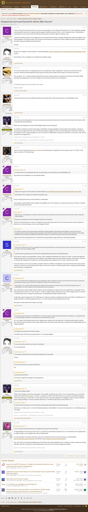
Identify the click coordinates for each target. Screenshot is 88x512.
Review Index (26, 7)
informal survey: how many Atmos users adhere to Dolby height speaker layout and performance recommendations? (28, 490)
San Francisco (8, 113)
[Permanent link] (46, 447)
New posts (3, 9)
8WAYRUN (52, 510)
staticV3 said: (18, 189)
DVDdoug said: (19, 278)
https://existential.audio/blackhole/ (24, 439)
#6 (85, 147)
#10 (85, 241)
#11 (85, 274)
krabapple (8, 493)
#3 (85, 68)
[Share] (83, 27)
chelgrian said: (18, 313)
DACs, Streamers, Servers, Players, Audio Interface (29, 475)
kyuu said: (17, 212)
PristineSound (9, 486)
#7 (85, 166)
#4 (85, 95)
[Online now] (7, 124)
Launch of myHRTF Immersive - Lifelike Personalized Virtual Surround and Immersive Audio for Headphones (30, 465)
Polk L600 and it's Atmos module (17, 479)
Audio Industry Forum (21, 468)
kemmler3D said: (19, 170)
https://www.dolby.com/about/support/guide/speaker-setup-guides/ (63, 191)
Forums (34, 7)
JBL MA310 (31, 396)
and (21, 90)
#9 (85, 208)
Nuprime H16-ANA (35, 150)
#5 (85, 117)
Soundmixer (80, 491)
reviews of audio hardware (32, 13)
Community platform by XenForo (34, 509)
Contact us (60, 506)
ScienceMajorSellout (11, 480)
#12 (85, 310)
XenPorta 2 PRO (37, 510)
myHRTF (8, 468)
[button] (48, 6)
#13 (85, 338)
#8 (85, 185)
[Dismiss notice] (85, 13)
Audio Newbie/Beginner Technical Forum (32, 480)
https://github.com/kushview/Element (54, 439)
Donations (53, 7)
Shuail (7, 475)
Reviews (16, 7)
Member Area (24, 486)
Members (62, 7)
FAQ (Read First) (7, 7)
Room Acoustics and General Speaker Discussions (30, 493)
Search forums (11, 9)
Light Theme (5, 506)
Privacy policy (77, 506)
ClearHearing (5, 24)
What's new (43, 7)
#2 (85, 48)
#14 (85, 385)
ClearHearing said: (19, 245)
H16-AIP (70, 150)
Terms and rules (68, 506)
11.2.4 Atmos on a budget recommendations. (21, 484)
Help (83, 506)
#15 (85, 422)
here (79, 13)
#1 (85, 27)
